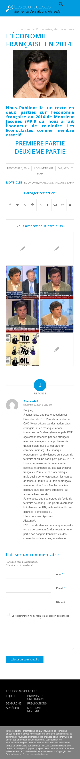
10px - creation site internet (35, 754)
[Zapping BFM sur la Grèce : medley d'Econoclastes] (22, 282)
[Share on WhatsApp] (25, 205)
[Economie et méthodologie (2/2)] (56, 249)
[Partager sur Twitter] (17, 205)
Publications (37, 703)
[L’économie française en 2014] (40, 74)
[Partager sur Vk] (55, 205)
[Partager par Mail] (70, 205)
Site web (60, 602)
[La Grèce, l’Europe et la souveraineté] (56, 349)
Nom (59, 574)
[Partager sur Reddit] (62, 205)
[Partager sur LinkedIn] (40, 205)
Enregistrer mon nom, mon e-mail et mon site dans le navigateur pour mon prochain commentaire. (40, 618)
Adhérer (12, 707)
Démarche (13, 703)
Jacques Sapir (64, 182)
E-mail (60, 588)
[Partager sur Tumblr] (47, 205)
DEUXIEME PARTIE (40, 151)
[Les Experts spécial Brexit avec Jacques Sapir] (22, 316)
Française (46, 182)
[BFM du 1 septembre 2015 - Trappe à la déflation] (56, 316)
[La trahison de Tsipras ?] (22, 249)
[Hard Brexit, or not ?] (56, 282)
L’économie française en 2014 (39, 40)
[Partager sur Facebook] (10, 205)
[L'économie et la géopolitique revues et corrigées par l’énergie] (22, 349)
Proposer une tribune (36, 698)
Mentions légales (34, 709)
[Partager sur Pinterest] (32, 205)
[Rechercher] (59, 4)
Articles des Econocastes (36, 29)
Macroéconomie (64, 29)
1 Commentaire (43, 168)
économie (31, 182)
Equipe (11, 696)
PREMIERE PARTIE (40, 143)
